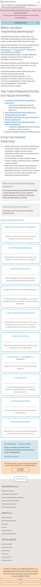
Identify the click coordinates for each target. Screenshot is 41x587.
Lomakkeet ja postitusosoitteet (10, 501)
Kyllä (21, 579)
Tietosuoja (4, 554)
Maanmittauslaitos (7, 547)
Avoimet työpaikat (7, 544)
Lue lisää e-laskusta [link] (11, 456)
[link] (20, 190)
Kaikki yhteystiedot (7, 517)
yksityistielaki (5, 50)
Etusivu (3, 5)
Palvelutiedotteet (6, 530)
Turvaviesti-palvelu (7, 497)
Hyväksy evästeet (20, 469)
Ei (20, 583)
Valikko (39, 2)
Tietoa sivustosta (6, 557)
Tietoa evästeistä (6, 560)
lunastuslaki (19, 50)
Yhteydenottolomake (7, 491)
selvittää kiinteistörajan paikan (15, 115)
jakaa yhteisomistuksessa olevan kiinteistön (20, 112)
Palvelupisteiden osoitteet (9, 504)
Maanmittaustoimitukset (9, 534)
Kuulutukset (5, 524)
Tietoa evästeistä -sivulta (19, 573)
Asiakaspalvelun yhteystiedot (10, 494)
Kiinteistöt (10, 5)
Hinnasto (4, 527)
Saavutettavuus (6, 551)
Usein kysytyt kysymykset (9, 507)
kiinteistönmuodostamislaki (20, 47)
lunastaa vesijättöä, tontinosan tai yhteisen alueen (22, 132)
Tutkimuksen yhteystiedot (9, 521)
